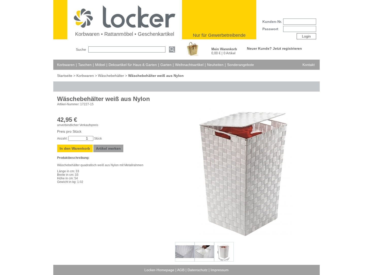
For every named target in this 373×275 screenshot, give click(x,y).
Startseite (65, 76)
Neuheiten (215, 65)
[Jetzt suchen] (172, 49)
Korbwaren (66, 65)
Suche (81, 49)
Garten (166, 65)
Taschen (85, 65)
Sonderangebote (240, 65)
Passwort (270, 29)
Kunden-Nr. (272, 22)
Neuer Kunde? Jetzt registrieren (274, 48)
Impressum (220, 270)
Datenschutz (198, 270)
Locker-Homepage (159, 270)
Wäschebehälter (111, 76)
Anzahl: (62, 138)
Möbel (100, 65)
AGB (181, 270)
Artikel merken (108, 148)
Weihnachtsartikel (189, 65)
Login (306, 36)
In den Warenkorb (75, 148)
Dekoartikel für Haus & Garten (133, 65)
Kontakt (308, 65)
